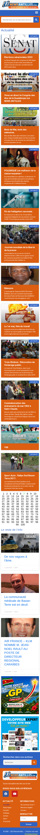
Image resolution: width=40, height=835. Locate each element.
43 (3, 506)
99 (17, 524)
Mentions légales (27, 807)
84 (8, 519)
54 (17, 509)
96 (27, 522)
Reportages (7, 807)
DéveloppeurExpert (31, 834)
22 (17, 498)
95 (22, 522)
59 (3, 511)
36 (8, 504)
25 (32, 498)
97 (32, 522)
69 (12, 514)
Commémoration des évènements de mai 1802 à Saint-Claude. (17, 406)
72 (27, 514)
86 (17, 519)
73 (32, 514)
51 (3, 509)
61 (12, 511)
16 (27, 496)
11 (3, 496)
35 (3, 504)
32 (27, 501)
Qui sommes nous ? (28, 805)
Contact (23, 810)
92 (8, 522)
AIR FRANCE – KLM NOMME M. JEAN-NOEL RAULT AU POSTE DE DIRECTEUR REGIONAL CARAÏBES (18, 652)
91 (3, 522)
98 (36, 522)
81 (32, 516)
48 (27, 506)
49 (32, 506)
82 (36, 516)
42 (36, 504)
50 (36, 506)
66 (36, 511)
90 (36, 519)
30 (17, 501)
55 (22, 509)
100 (23, 524)
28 (8, 501)
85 (12, 519)
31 (22, 501)
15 (22, 496)
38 (17, 504)
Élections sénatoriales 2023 (18, 57)
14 (17, 496)
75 (3, 516)
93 (12, 522)
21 (12, 498)
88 (27, 519)
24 (27, 498)
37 (12, 504)
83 (3, 519)
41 (32, 504)
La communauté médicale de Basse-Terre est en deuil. (17, 600)
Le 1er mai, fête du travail (17, 326)
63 (22, 511)
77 (12, 516)
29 (12, 501)
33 (32, 501)
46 (17, 506)
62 (17, 511)
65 (32, 511)
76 (8, 516)
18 (36, 496)
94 (17, 522)
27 (3, 501)
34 (36, 501)
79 (22, 516)
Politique (6, 813)
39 (22, 504)
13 (12, 496)
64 (27, 511)
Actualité (6, 805)
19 (3, 498)
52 (8, 509)
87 (22, 519)
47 (22, 506)
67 (3, 514)
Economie (6, 821)
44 (8, 506)
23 (22, 498)
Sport (5, 819)
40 (27, 504)
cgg (6, 447)
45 (12, 506)
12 (8, 496)
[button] (36, 12)
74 (36, 514)
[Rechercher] (36, 20)
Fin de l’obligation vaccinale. (18, 211)
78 (17, 516)
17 (32, 496)
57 (32, 509)
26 (36, 498)
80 (27, 516)
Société (6, 810)
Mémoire (8, 288)
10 (35, 493)
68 (8, 514)
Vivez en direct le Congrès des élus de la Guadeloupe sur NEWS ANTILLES (19, 98)
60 (8, 511)
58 (36, 509)
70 (17, 514)
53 (12, 509)
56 (27, 509)
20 (8, 498)
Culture (5, 816)
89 (32, 519)
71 (22, 514)
